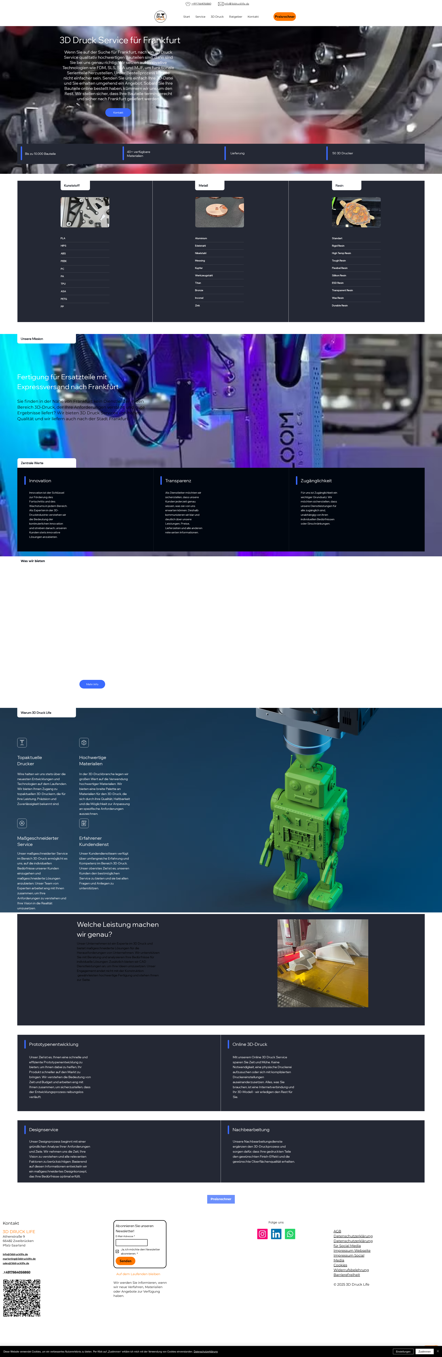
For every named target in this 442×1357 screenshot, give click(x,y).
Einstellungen (403, 1351)
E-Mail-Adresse (125, 1236)
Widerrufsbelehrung (351, 1270)
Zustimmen (425, 1351)
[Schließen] (438, 1351)
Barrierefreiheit (347, 1275)
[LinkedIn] (276, 1234)
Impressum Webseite (352, 1250)
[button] (217, 17)
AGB (337, 1231)
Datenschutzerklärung (353, 1236)
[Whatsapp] (290, 1234)
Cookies (340, 1265)
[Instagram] (262, 1234)
